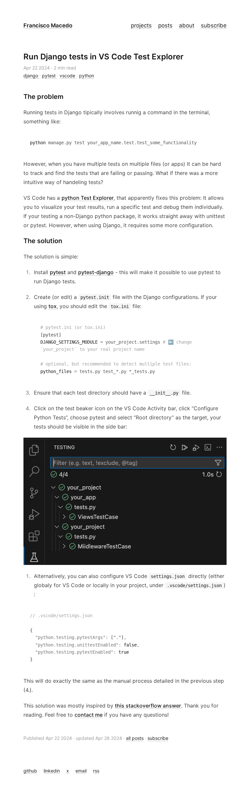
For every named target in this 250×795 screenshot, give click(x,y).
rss (96, 770)
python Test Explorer (88, 198)
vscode (68, 75)
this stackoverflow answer (148, 705)
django (31, 75)
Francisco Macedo (47, 25)
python (86, 75)
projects (141, 25)
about (186, 25)
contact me (89, 714)
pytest (49, 75)
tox (53, 306)
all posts (135, 738)
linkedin (52, 770)
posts (165, 25)
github (30, 770)
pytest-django (96, 272)
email (81, 770)
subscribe (214, 25)
